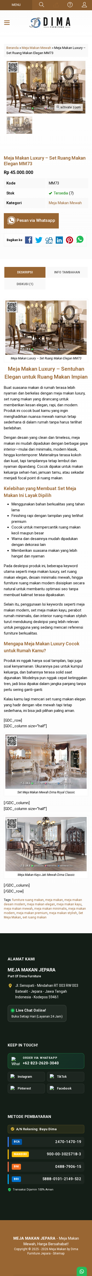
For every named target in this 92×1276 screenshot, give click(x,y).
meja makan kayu (69, 904)
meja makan (54, 900)
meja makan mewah (18, 908)
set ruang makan (34, 917)
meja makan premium (32, 913)
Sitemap (59, 1253)
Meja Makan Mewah (65, 203)
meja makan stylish (63, 913)
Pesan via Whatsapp (35, 220)
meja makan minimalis (50, 908)
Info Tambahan (67, 272)
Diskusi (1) (25, 284)
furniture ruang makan (28, 900)
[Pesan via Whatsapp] (56, 5)
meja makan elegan (41, 904)
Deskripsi (25, 272)
